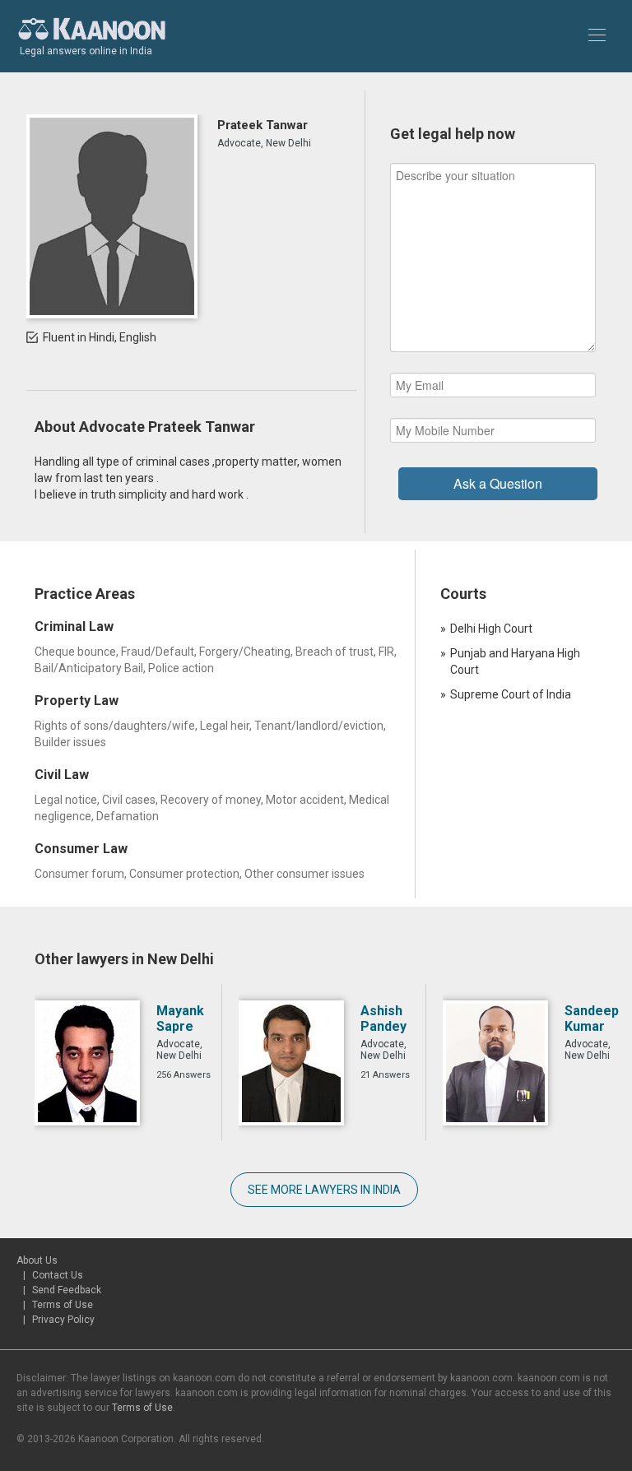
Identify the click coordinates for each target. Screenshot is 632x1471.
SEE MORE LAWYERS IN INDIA (324, 1189)
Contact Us (57, 1275)
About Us (37, 1260)
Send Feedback (66, 1290)
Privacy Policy (63, 1319)
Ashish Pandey (383, 1018)
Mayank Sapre (180, 1018)
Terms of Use (62, 1305)
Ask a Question (497, 483)
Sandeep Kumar (592, 1018)
